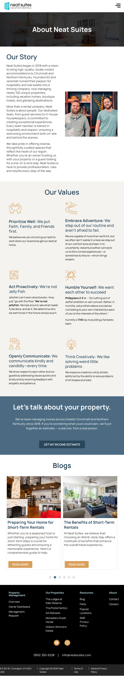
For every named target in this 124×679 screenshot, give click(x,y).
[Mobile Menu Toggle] (118, 5)
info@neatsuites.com (76, 655)
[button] (8, 525)
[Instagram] (67, 643)
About (113, 592)
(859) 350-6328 (43, 655)
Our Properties (55, 592)
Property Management (17, 594)
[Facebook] (57, 643)
